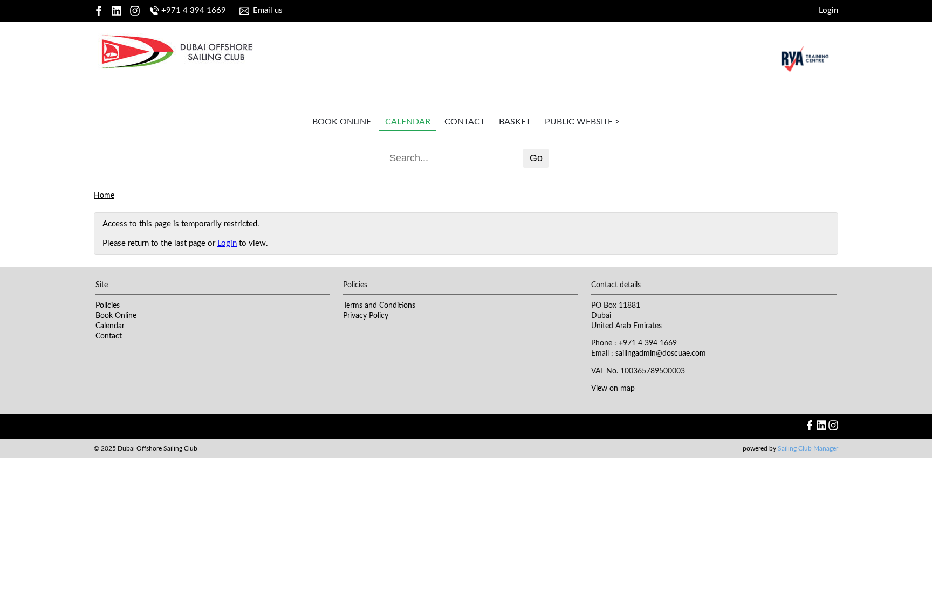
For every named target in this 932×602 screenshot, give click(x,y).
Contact (464, 121)
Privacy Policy (365, 316)
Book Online (341, 121)
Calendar (407, 121)
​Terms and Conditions (379, 305)
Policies (107, 305)
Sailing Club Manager (808, 448)
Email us (268, 10)
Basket (515, 121)
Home (104, 195)
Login (828, 10)
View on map (613, 388)
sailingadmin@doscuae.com (660, 353)
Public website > (582, 121)
